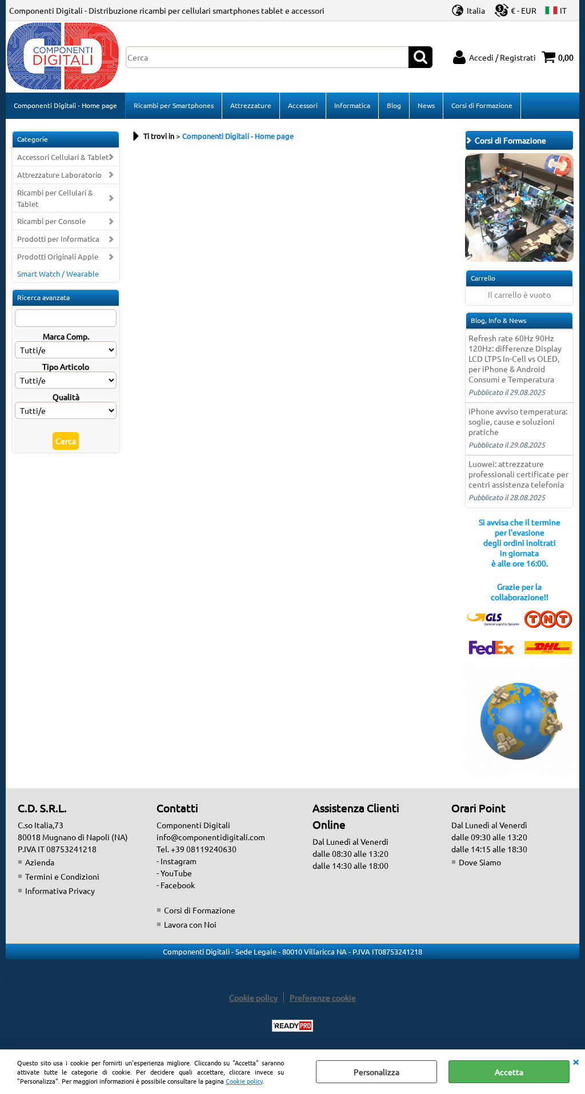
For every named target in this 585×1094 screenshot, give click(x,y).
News (426, 105)
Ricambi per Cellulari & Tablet (55, 198)
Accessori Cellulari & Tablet (63, 157)
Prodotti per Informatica (58, 238)
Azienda (39, 862)
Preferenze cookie (323, 997)
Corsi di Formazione (481, 105)
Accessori (303, 105)
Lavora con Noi (190, 924)
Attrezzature (250, 105)
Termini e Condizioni (62, 876)
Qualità (66, 397)
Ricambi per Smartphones (174, 105)
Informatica (352, 105)
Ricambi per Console (51, 221)
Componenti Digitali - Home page (65, 105)
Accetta (509, 1072)
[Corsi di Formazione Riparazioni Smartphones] (519, 258)
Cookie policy (244, 1080)
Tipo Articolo (65, 366)
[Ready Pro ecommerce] (292, 1025)
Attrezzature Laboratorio (59, 174)
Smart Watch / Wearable (58, 273)
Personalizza (376, 1072)
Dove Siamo (480, 862)
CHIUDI (575, 1061)
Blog (394, 105)
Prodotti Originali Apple (57, 256)
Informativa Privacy (60, 890)
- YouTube (174, 873)
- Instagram (177, 861)
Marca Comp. (66, 336)
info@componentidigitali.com (211, 837)
